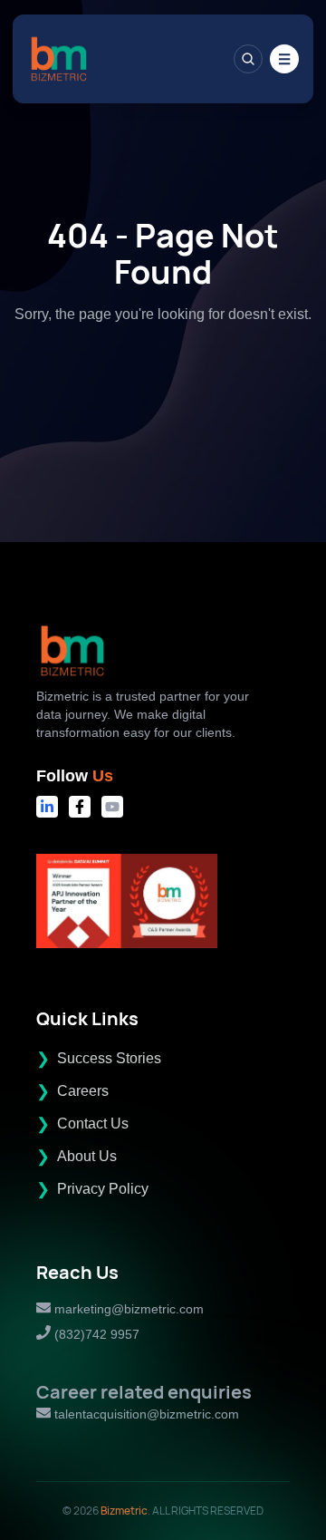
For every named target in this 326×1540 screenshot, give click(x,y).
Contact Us (93, 1123)
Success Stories (109, 1058)
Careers (83, 1091)
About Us (87, 1156)
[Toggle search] (248, 58)
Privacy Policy (103, 1188)
